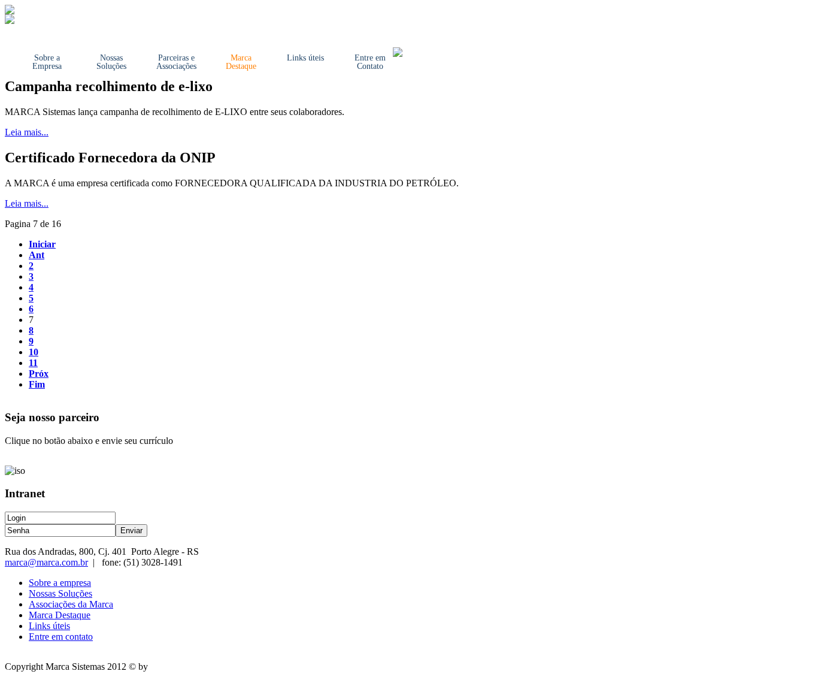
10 (33, 352)
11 (33, 363)
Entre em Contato (370, 62)
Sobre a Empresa (47, 62)
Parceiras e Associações (176, 62)
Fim (37, 384)
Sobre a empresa (60, 583)
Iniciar (42, 244)
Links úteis (305, 57)
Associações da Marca (71, 604)
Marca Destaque (241, 62)
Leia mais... (27, 132)
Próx (39, 373)
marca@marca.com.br (46, 562)
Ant (36, 255)
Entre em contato (61, 636)
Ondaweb (168, 666)
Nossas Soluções (111, 62)
